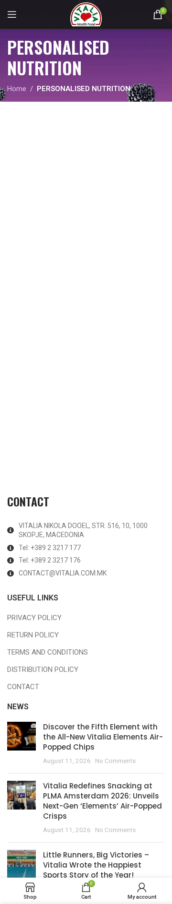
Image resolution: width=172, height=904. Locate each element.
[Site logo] (86, 14)
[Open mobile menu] (12, 14)
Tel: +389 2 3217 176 (50, 560)
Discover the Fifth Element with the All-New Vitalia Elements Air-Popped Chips (103, 737)
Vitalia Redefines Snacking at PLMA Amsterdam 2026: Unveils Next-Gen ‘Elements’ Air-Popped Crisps (102, 801)
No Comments (115, 760)
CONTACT (23, 686)
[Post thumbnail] (21, 744)
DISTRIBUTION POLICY (42, 669)
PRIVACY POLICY (34, 617)
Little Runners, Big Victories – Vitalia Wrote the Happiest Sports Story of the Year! (96, 865)
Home (16, 88)
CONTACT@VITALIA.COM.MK (63, 573)
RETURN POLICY (33, 635)
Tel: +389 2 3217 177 (50, 548)
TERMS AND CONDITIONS (47, 652)
